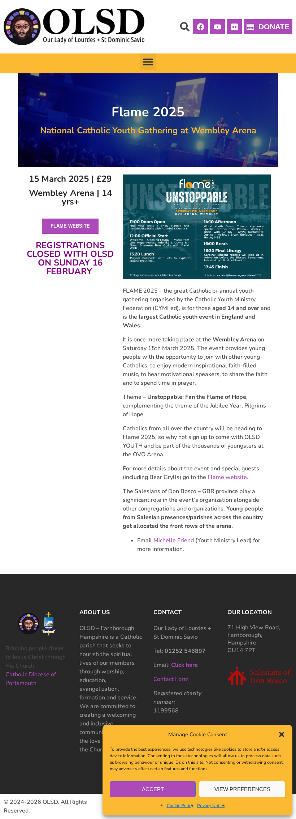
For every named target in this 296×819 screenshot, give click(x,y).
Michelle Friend (173, 540)
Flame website (227, 477)
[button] (281, 734)
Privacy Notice (211, 806)
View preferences (242, 789)
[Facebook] (200, 26)
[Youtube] (217, 26)
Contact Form (171, 679)
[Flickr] (234, 26)
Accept (153, 789)
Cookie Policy (180, 806)
